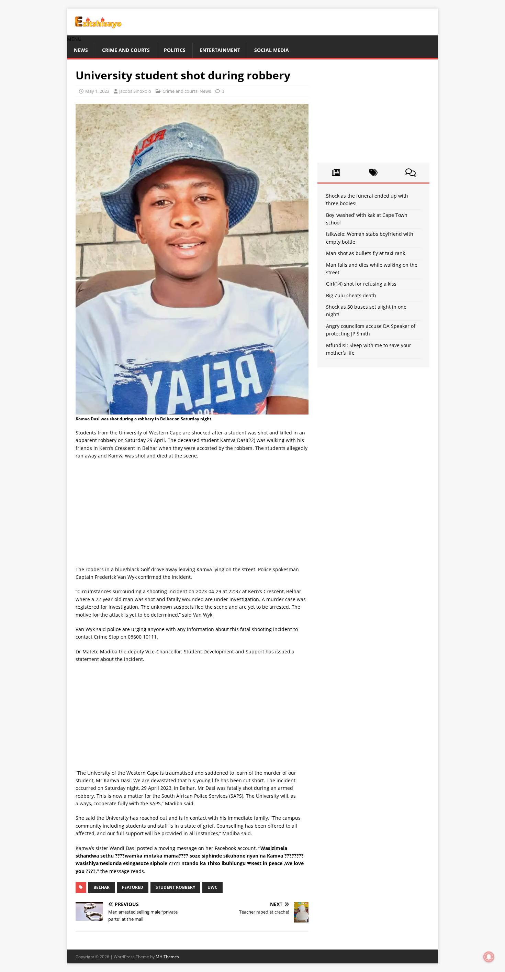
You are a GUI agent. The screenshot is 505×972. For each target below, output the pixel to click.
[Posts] (336, 173)
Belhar (101, 887)
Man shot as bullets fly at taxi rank (365, 253)
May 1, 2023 (97, 91)
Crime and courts (126, 50)
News (81, 50)
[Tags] (373, 173)
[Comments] (410, 173)
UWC (212, 887)
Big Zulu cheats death (351, 295)
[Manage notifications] (488, 956)
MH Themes (167, 957)
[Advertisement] (192, 515)
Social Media (271, 50)
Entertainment (220, 50)
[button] (74, 39)
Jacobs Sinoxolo (135, 91)
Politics (175, 50)
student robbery (175, 887)
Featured (132, 887)
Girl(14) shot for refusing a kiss (361, 283)
